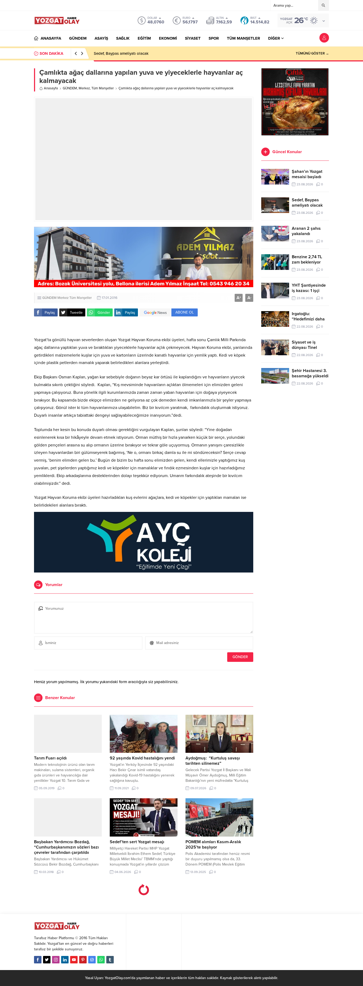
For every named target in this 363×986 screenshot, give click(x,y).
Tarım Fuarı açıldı (50, 758)
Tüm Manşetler (102, 88)
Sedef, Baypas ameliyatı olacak (121, 53)
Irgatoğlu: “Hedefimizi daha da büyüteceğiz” (308, 319)
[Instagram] (56, 959)
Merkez (84, 88)
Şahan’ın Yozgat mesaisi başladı (307, 174)
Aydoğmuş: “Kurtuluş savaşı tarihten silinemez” (212, 760)
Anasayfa (51, 88)
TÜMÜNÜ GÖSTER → (312, 53)
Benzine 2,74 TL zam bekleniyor (307, 259)
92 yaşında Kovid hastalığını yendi (142, 758)
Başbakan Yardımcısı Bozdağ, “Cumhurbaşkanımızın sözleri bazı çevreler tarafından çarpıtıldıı (66, 847)
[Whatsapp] (101, 959)
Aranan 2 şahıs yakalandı (306, 231)
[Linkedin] (65, 959)
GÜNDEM (70, 88)
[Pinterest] (83, 959)
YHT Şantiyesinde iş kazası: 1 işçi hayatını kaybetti (309, 291)
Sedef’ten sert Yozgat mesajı (137, 842)
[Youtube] (74, 959)
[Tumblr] (110, 959)
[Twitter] (46, 959)
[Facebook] (37, 959)
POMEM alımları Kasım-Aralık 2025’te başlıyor (213, 844)
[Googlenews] (92, 959)
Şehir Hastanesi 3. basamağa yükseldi (310, 373)
